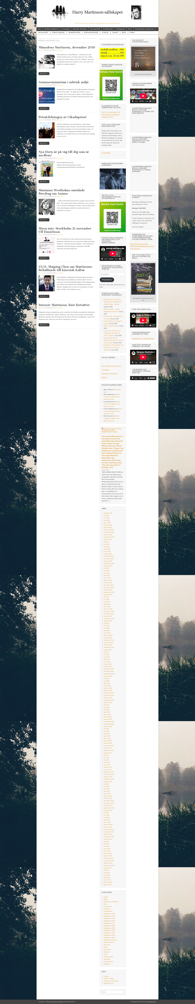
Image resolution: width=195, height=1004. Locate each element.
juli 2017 (106, 755)
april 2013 (107, 877)
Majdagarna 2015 (109, 918)
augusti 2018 (108, 726)
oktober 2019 (108, 697)
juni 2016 (107, 786)
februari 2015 (108, 824)
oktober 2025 (108, 535)
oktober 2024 (108, 561)
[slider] (152, 378)
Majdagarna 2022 (109, 928)
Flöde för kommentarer (111, 981)
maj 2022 (107, 628)
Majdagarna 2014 (109, 916)
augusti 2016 (108, 781)
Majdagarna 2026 (109, 937)
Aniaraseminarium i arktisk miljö (63, 82)
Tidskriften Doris (74, 32)
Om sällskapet (43, 32)
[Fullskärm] (123, 259)
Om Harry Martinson (51, 29)
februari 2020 (108, 688)
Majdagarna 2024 (109, 933)
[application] (113, 253)
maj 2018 (107, 733)
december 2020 (109, 669)
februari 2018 (108, 741)
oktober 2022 (108, 616)
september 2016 (109, 779)
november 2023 (109, 587)
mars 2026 (107, 523)
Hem (39, 29)
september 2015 (109, 808)
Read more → (44, 73)
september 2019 (109, 700)
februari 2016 (108, 796)
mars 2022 (107, 633)
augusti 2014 (108, 839)
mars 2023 (107, 606)
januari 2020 (108, 690)
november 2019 (109, 695)
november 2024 (109, 558)
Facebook (106, 153)
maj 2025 (107, 546)
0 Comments (59, 50)
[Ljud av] (120, 259)
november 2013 (109, 860)
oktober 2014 (108, 834)
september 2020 (109, 674)
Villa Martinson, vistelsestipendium (143, 338)
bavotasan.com (152, 1001)
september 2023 (109, 592)
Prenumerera (107, 280)
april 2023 (107, 604)
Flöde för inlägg (109, 978)
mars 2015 (107, 822)
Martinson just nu (109, 942)
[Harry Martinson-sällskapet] (97, 11)
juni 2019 (107, 707)
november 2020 (109, 671)
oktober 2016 (108, 777)
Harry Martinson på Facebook (111, 366)
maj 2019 (107, 709)
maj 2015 (107, 817)
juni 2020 (107, 681)
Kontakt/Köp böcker (91, 32)
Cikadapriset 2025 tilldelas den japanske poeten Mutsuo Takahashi (113, 347)
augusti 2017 (108, 753)
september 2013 (109, 865)
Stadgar (115, 32)
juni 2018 (107, 731)
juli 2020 (106, 678)
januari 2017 (108, 769)
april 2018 (107, 736)
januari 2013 (108, 884)
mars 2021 (107, 662)
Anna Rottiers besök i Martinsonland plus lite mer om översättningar (114, 340)
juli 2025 (106, 542)
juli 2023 (106, 597)
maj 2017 (107, 760)
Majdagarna (120, 29)
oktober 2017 (108, 748)
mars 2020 (107, 685)
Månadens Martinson (80, 29)
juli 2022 (106, 623)
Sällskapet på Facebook (109, 373)
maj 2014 (107, 846)
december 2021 (109, 640)
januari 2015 (108, 827)
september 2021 (109, 647)
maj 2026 (107, 520)
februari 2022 (108, 635)
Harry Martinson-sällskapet (56, 1001)
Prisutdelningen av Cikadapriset (63, 117)
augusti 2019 (108, 702)
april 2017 (107, 762)
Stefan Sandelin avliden (111, 326)
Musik (105, 947)
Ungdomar (107, 964)
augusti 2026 (108, 513)
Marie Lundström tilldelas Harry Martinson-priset (112, 397)
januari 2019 (108, 719)
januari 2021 (108, 666)
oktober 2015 (108, 805)
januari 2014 (108, 856)
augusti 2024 (108, 566)
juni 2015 (107, 815)
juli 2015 (106, 812)
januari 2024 (108, 582)
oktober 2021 (108, 645)
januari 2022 (108, 638)
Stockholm (107, 959)
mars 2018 (107, 738)
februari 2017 (108, 767)
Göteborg (107, 909)
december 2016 (109, 772)
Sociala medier (108, 29)
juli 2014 (106, 841)
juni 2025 (107, 544)
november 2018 (109, 721)
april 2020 (107, 683)
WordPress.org (108, 983)
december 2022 (109, 611)
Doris (105, 904)
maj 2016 (107, 789)
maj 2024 (107, 573)
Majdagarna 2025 (109, 935)
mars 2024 (107, 578)
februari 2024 (108, 580)
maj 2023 (107, 602)
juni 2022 (107, 626)
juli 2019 (106, 705)
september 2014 (109, 836)
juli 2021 (106, 652)
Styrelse (105, 32)
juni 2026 (107, 518)
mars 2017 (107, 765)
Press (124, 32)
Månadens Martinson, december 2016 (67, 47)
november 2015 (109, 803)
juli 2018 (106, 729)
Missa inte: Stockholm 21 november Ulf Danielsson (65, 230)
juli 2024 (106, 568)
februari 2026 (108, 525)
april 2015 (107, 820)
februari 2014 (108, 853)
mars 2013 (107, 880)
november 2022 (109, 614)
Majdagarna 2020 (109, 925)
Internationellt (95, 29)
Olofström (107, 952)
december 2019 (109, 693)
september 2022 (109, 618)
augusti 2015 (108, 810)
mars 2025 (107, 551)
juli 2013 (106, 870)
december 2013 (109, 858)
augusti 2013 (108, 868)
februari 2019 (108, 717)
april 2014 (107, 848)
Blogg (105, 899)
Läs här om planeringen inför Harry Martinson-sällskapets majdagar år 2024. (111, 114)
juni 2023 (107, 599)
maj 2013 (107, 875)
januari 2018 (108, 743)
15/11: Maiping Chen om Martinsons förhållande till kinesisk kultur (65, 268)
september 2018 (109, 724)
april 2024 (107, 575)
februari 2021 (108, 664)
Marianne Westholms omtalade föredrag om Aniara (62, 191)
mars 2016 (107, 793)
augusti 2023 (108, 594)
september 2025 (109, 537)
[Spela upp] (102, 259)
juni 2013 (107, 872)
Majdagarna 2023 (109, 930)
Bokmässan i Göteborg (111, 901)
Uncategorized (108, 961)
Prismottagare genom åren (144, 29)
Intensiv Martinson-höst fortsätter (64, 305)
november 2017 (109, 745)
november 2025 (109, 532)
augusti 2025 (108, 539)
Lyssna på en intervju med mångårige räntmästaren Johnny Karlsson (112, 333)
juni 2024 (107, 570)
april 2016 (107, 791)
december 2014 (109, 829)
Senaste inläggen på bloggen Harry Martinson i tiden (112, 430)
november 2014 (109, 832)
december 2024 (109, 556)
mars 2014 (107, 851)
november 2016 (109, 774)
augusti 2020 (108, 676)
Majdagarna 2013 (109, 913)
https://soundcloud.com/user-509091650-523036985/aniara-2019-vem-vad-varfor (142, 246)
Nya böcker (107, 949)
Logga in (106, 976)
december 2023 (109, 585)
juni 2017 (107, 757)
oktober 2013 (108, 863)
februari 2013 (108, 882)
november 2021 (109, 642)
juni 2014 (107, 844)
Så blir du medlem (58, 32)
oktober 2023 (108, 590)
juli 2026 (106, 515)
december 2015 (109, 801)
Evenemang (66, 29)
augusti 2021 (108, 650)
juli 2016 (106, 784)
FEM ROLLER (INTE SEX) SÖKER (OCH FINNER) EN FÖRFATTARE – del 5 (112, 302)
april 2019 (107, 712)
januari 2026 (108, 527)
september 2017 (109, 750)
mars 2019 (107, 714)
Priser (130, 29)
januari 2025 (108, 554)
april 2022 (107, 630)
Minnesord (107, 945)
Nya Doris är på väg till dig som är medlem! (64, 153)
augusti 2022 (108, 621)
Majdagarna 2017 (109, 923)
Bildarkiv (104, 377)
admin (42, 50)
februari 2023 (108, 609)
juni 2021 (107, 654)
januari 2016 (108, 798)
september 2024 (109, 563)
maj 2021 (107, 657)
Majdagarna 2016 (109, 921)
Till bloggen (105, 370)
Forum (132, 32)
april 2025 (107, 549)
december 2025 (109, 530)
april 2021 (107, 659)
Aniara (106, 897)
